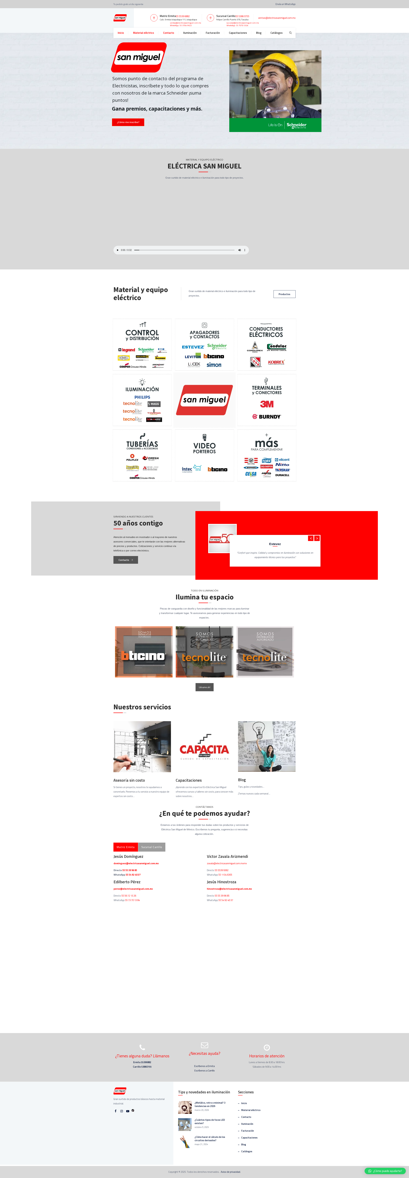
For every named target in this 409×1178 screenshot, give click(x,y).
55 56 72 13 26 (128, 896)
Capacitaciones (238, 33)
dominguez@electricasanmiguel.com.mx (136, 863)
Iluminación (190, 33)
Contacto (168, 33)
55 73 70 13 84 (132, 900)
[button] (385, 1171)
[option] (260, 546)
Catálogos (276, 33)
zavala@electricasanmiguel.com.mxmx (227, 863)
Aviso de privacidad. (231, 1172)
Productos (284, 294)
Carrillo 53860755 (142, 1067)
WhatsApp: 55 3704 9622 (181, 25)
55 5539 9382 (221, 870)
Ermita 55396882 (142, 1062)
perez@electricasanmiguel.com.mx (133, 889)
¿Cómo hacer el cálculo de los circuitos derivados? (210, 1138)
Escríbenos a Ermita (204, 1066)
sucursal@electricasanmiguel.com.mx (243, 22)
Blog (258, 33)
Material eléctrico (143, 33)
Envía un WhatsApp (285, 4)
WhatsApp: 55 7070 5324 (237, 25)
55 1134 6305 (225, 875)
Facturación (213, 33)
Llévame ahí (204, 687)
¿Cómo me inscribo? (128, 122)
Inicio (121, 33)
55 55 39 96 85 (129, 870)
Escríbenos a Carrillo (204, 1070)
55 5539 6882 (183, 16)
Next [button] (317, 538)
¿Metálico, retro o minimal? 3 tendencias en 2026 (210, 1104)
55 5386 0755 (242, 16)
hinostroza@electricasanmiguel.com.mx (229, 889)
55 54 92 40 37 (133, 875)
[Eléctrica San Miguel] (120, 18)
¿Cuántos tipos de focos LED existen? (210, 1121)
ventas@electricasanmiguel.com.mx (185, 22)
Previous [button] (310, 538)
